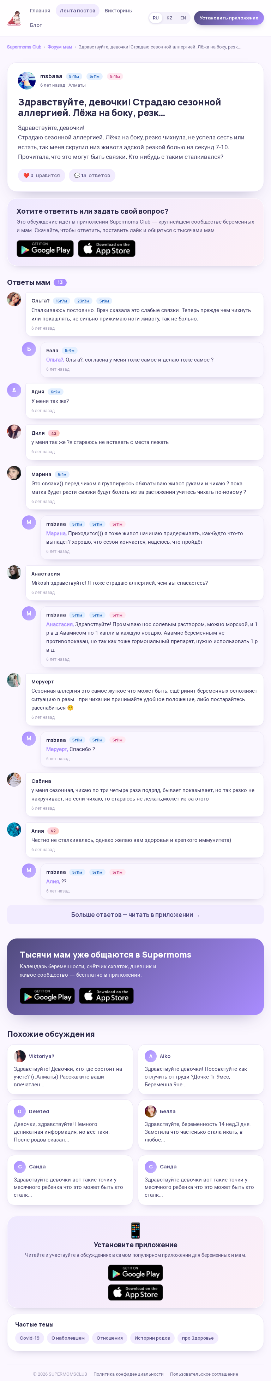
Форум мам (60, 47)
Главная (40, 10)
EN (183, 18)
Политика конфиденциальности (129, 1374)
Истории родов (152, 1338)
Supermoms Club (24, 47)
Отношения (110, 1338)
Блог (36, 25)
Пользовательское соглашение (204, 1374)
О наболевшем (68, 1338)
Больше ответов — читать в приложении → (135, 915)
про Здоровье (198, 1338)
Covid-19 (30, 1338)
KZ (170, 18)
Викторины (119, 10)
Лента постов (77, 10)
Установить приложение (229, 18)
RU (156, 18)
